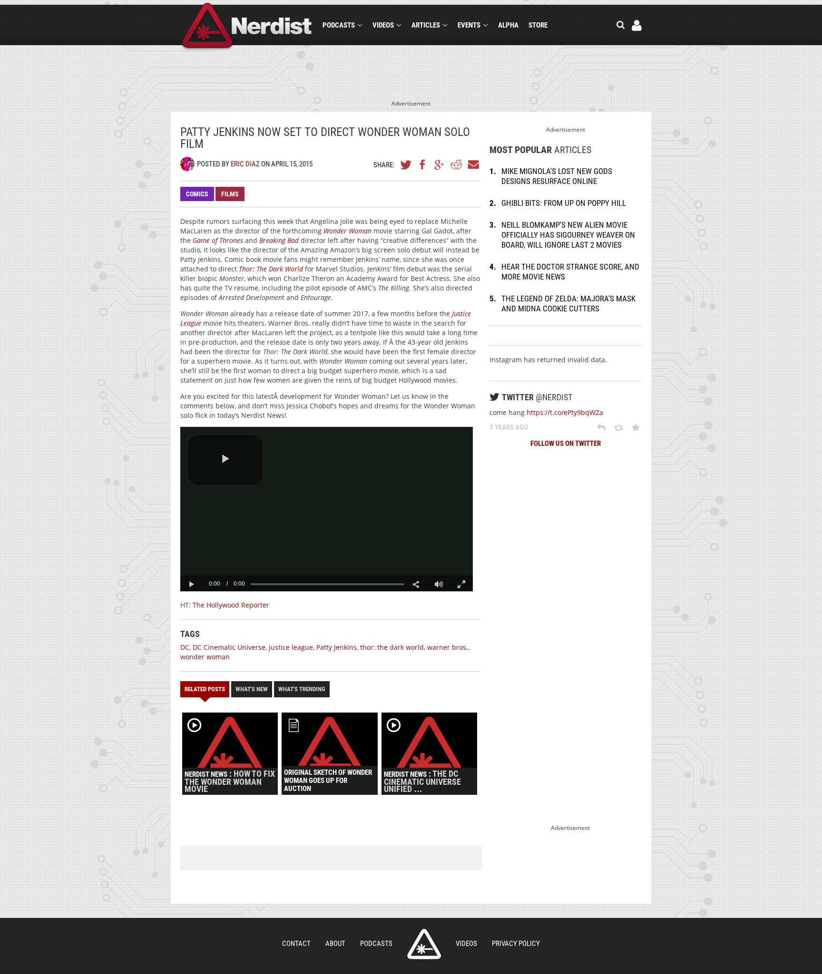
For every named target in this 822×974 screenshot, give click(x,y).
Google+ (439, 164)
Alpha (508, 25)
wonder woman (205, 656)
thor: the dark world (392, 647)
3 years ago (508, 427)
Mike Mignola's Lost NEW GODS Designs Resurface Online (556, 176)
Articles (425, 25)
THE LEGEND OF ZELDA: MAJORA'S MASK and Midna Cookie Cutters (568, 303)
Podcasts (339, 25)
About (335, 943)
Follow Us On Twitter (565, 443)
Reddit (456, 164)
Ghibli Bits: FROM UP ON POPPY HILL (563, 203)
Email (473, 164)
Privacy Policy (516, 943)
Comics (197, 194)
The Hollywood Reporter (231, 604)
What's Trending (301, 689)
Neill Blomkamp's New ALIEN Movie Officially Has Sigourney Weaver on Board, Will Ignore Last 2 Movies (568, 235)
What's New (251, 689)
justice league (291, 647)
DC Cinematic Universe (229, 647)
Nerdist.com (424, 944)
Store (538, 25)
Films (230, 194)
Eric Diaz (245, 164)
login (637, 25)
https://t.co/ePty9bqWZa (565, 412)
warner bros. (447, 647)
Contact (296, 943)
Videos (383, 25)
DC (184, 647)
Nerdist (247, 26)
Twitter (406, 164)
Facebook (423, 164)
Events (469, 25)
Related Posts (205, 689)
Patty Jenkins (336, 647)
